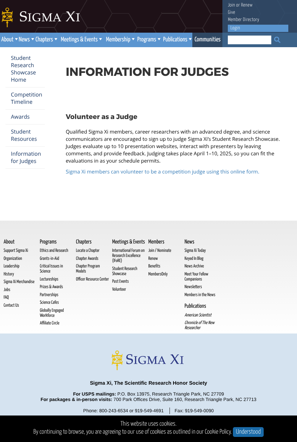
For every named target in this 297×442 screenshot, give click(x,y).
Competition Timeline (26, 98)
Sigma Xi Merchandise (19, 281)
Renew (246, 5)
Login (235, 28)
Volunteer (119, 289)
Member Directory (243, 19)
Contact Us (11, 305)
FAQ (6, 297)
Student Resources (24, 135)
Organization (13, 258)
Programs (146, 40)
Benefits (154, 266)
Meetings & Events (79, 40)
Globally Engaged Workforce (52, 313)
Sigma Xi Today (195, 250)
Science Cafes (49, 302)
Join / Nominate (159, 250)
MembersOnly (158, 274)
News (24, 40)
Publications (175, 40)
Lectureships (49, 279)
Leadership (11, 266)
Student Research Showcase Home (23, 68)
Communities (207, 40)
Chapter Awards (87, 258)
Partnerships (49, 294)
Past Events (120, 281)
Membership (118, 40)
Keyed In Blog (193, 258)
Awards (20, 116)
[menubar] (111, 40)
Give (231, 12)
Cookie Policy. (218, 432)
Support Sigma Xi (16, 250)
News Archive (194, 266)
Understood (248, 432)
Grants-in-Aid (49, 258)
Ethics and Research (54, 250)
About (7, 40)
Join (231, 5)
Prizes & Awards (51, 287)
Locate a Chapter (88, 250)
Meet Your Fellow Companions (196, 277)
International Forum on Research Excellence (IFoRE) (128, 255)
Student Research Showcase (124, 271)
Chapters (44, 40)
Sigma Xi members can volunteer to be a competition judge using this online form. (162, 171)
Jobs (7, 289)
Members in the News (199, 294)
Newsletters (193, 287)
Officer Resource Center (92, 279)
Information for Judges (26, 157)
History (9, 274)
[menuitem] (9, 40)
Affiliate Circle (49, 323)
